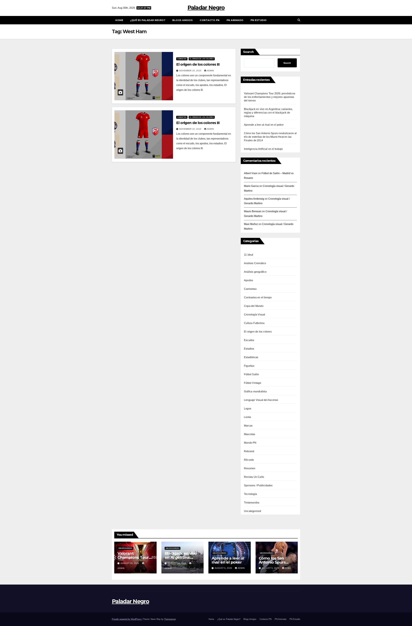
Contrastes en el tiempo (258, 297)
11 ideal (248, 254)
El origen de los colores (202, 59)
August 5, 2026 (271, 568)
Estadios (249, 348)
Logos (247, 408)
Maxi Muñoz (251, 224)
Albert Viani (250, 173)
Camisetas (182, 59)
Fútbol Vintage (252, 383)
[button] (299, 20)
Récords (249, 459)
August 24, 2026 (177, 563)
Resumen (249, 468)
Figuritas (249, 365)
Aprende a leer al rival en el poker (264, 124)
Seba (288, 568)
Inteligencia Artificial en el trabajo (263, 149)
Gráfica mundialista (255, 391)
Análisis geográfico (255, 271)
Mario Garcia (251, 186)
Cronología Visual (254, 314)
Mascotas (249, 434)
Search (248, 52)
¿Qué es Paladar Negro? (147, 20)
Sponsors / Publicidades (258, 485)
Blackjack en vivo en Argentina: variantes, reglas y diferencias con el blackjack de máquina (268, 113)
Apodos (248, 280)
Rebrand (249, 451)
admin (210, 71)
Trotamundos (251, 502)
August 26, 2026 (130, 563)
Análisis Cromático (255, 263)
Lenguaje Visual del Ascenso (261, 400)
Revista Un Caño (254, 477)
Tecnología (250, 494)
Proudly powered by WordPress (127, 619)
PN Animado (235, 20)
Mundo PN (250, 442)
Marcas (248, 425)
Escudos (249, 340)
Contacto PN (210, 20)
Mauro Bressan (252, 211)
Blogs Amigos (182, 20)
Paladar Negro (206, 7)
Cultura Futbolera (254, 323)
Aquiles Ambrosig (254, 198)
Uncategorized (252, 511)
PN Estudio (259, 20)
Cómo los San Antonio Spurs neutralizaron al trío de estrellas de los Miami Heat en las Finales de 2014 (270, 137)
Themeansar (170, 619)
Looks (247, 417)
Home (119, 20)
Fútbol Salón (251, 374)
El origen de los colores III (198, 64)
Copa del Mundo (253, 306)
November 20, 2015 (190, 71)
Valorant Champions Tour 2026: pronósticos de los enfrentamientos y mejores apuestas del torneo (269, 97)
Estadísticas (251, 357)
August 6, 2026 (224, 568)
